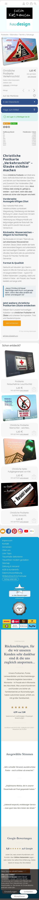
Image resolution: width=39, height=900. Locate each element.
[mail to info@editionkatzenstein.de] (2, 531)
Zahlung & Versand (10, 566)
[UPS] (24, 621)
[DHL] (7, 621)
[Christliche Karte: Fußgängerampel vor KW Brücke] (19, 451)
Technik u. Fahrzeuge (26, 35)
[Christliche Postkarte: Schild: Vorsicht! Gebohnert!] (19, 495)
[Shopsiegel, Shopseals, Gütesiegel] (19, 584)
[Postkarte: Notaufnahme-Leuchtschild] (19, 364)
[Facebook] (8, 531)
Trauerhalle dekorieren (12, 557)
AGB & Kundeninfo (10, 569)
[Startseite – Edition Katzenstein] (19, 6)
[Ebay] (32, 531)
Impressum (7, 540)
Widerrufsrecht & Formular (14, 576)
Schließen (28, 892)
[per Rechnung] (24, 626)
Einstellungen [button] (10, 892)
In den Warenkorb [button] (11, 102)
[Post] (32, 621)
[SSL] (7, 626)
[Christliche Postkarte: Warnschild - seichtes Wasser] (19, 408)
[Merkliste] (27, 3)
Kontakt (5, 544)
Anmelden (23, 3)
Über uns (6, 550)
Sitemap (6, 563)
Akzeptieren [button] (19, 896)
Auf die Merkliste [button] (10, 96)
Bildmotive (14, 35)
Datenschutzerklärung (12, 573)
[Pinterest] (14, 531)
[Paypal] (32, 626)
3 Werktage (10, 85)
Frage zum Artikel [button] (11, 110)
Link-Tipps (6, 553)
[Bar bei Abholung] (15, 626)
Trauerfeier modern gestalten (15, 560)
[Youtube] (26, 531)
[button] (6, 3)
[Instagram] (20, 531)
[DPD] (15, 621)
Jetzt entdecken (12, 323)
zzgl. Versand (24, 390)
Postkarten (4, 35)
